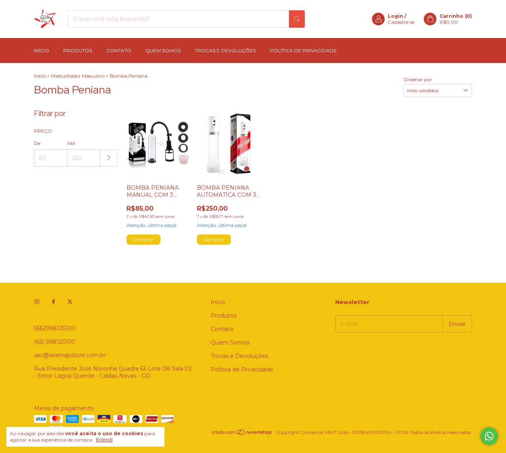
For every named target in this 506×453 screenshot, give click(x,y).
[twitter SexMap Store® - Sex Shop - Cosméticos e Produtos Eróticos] (70, 302)
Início (41, 50)
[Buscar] (297, 19)
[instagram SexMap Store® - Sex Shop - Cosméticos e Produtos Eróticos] (37, 302)
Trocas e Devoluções (225, 50)
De (37, 143)
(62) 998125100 (54, 341)
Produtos (77, 50)
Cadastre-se (401, 22)
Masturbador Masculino (78, 76)
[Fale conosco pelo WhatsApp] (489, 436)
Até (71, 143)
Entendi (104, 440)
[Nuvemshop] (242, 434)
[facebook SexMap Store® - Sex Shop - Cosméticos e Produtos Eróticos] (53, 302)
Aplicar (108, 158)
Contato (118, 50)
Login (395, 16)
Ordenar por (418, 79)
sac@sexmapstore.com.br (70, 355)
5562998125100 (55, 328)
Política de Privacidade (303, 50)
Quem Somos (163, 50)
